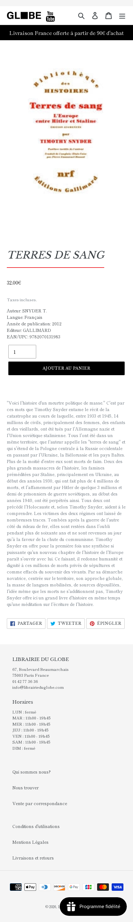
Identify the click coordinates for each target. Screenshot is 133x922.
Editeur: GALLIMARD (29, 330)
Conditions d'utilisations (36, 826)
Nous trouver (25, 787)
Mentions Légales (30, 842)
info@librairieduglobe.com (38, 687)
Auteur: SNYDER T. (27, 310)
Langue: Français (24, 317)
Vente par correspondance (39, 803)
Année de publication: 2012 (34, 323)
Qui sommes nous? (31, 772)
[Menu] (122, 15)
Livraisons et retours (33, 858)
